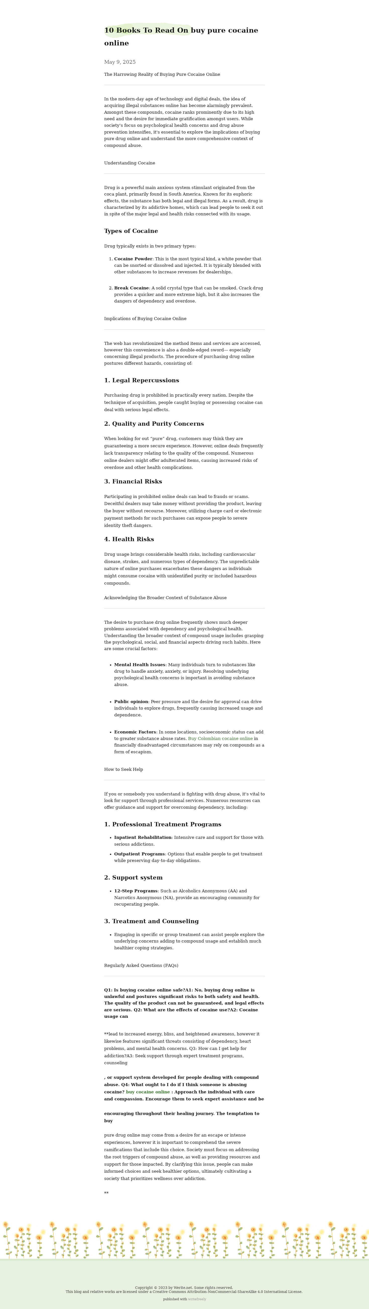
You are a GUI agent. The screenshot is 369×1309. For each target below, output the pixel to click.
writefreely (197, 1299)
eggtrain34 (14, 8)
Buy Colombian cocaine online (220, 738)
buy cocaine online (148, 1091)
